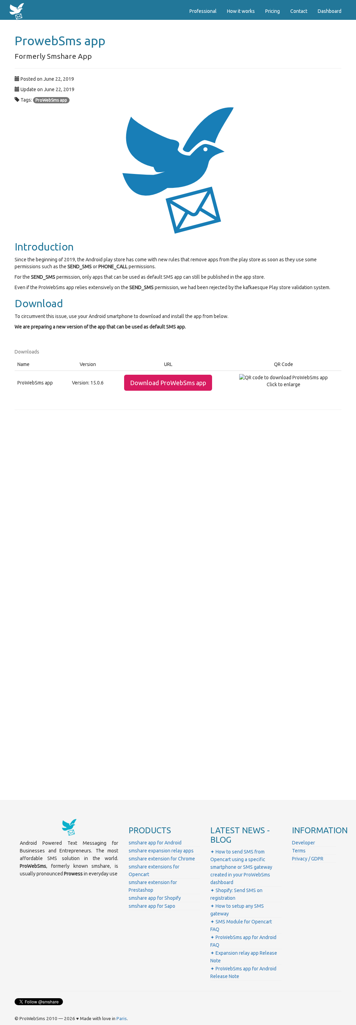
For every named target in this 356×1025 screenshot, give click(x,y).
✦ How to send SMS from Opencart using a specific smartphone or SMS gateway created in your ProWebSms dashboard (241, 867)
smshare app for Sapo (152, 906)
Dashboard (329, 11)
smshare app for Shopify (155, 898)
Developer (303, 842)
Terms (299, 850)
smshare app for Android (155, 842)
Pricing (272, 11)
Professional (203, 11)
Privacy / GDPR (307, 858)
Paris (121, 1018)
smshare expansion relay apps (161, 850)
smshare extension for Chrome (162, 858)
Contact (298, 11)
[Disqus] (178, 512)
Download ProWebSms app (168, 382)
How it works (241, 11)
